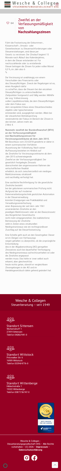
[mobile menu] (57, 4)
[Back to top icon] (55, 465)
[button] (5, 465)
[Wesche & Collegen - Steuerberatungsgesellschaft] (31, 4)
